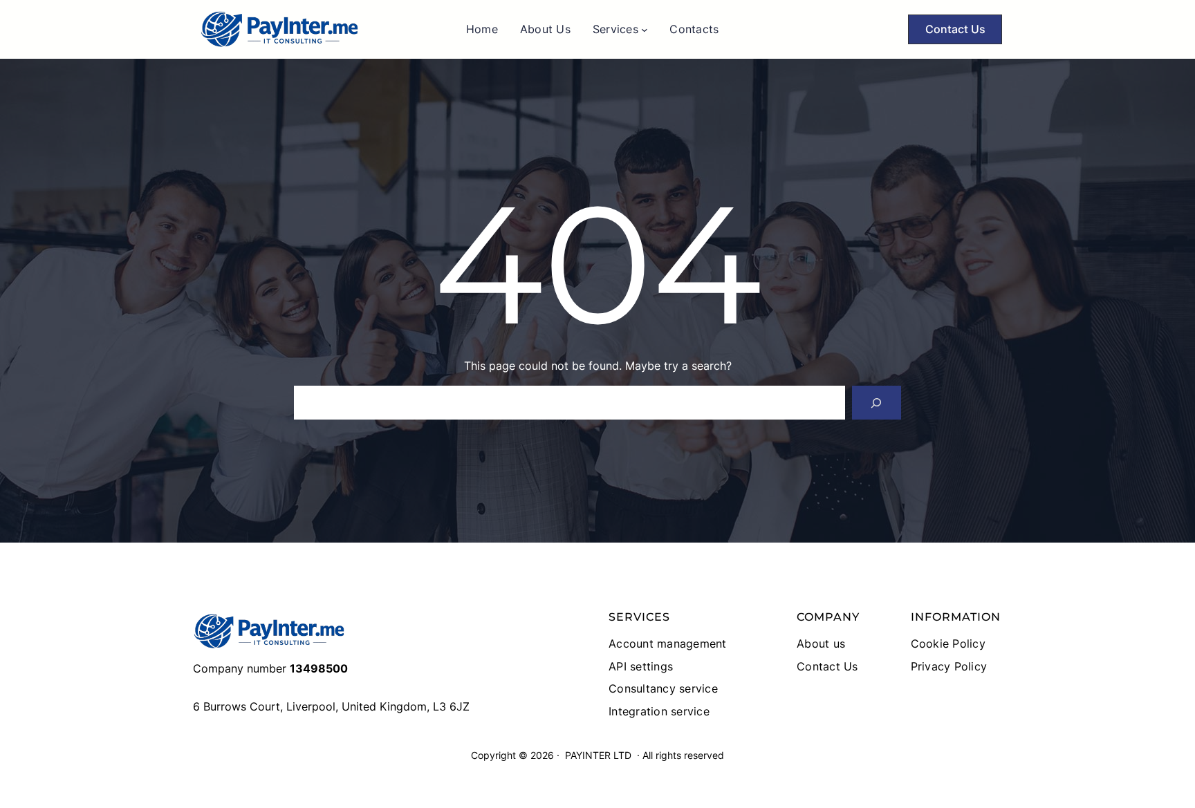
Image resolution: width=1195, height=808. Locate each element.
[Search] (876, 403)
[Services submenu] (644, 29)
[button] (955, 29)
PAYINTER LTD (598, 755)
